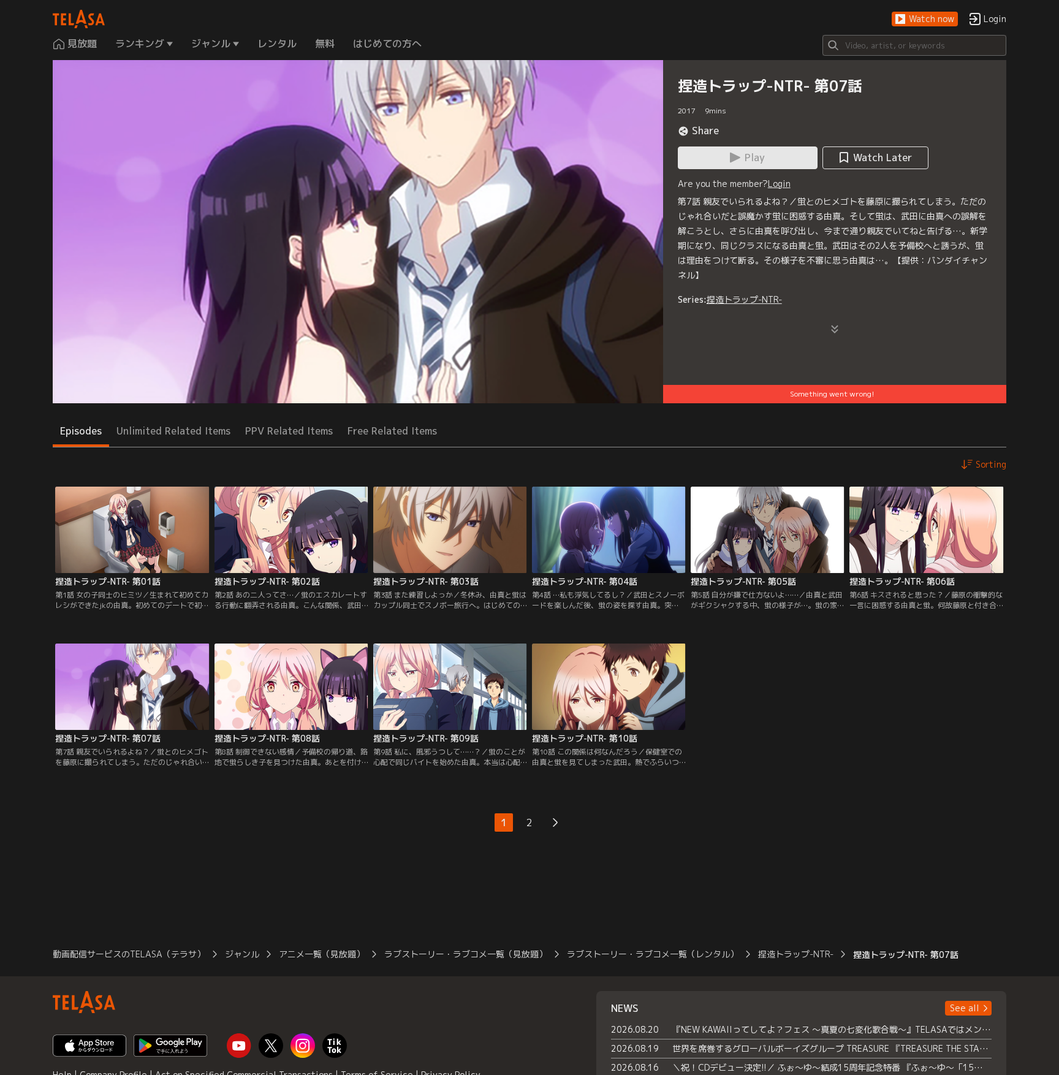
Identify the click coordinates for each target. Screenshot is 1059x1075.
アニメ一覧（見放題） (322, 954)
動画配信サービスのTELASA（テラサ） (129, 954)
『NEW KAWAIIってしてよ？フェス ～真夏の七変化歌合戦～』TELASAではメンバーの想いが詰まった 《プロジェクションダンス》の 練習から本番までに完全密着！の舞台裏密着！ (832, 1029)
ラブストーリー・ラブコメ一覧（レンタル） (652, 954)
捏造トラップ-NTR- (744, 299)
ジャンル (242, 954)
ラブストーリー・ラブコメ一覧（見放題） (465, 954)
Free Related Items (392, 431)
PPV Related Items (289, 431)
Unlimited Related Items (173, 431)
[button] (925, 19)
